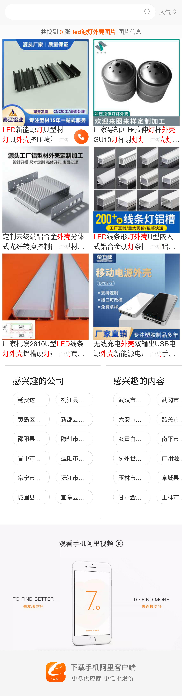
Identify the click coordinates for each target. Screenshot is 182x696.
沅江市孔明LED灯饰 (87, 477)
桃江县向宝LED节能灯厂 (92, 399)
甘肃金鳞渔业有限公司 (147, 497)
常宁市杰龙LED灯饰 (43, 477)
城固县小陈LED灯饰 (43, 497)
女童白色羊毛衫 (138, 438)
